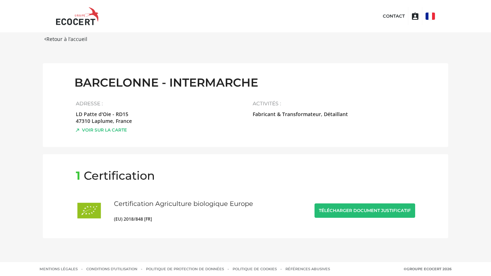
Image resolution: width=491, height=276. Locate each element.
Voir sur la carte (104, 130)
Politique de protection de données (185, 269)
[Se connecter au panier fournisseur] (415, 16)
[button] (430, 16)
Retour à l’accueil (66, 39)
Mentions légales (59, 269)
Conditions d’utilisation (111, 269)
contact (394, 16)
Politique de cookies (255, 269)
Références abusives (307, 269)
